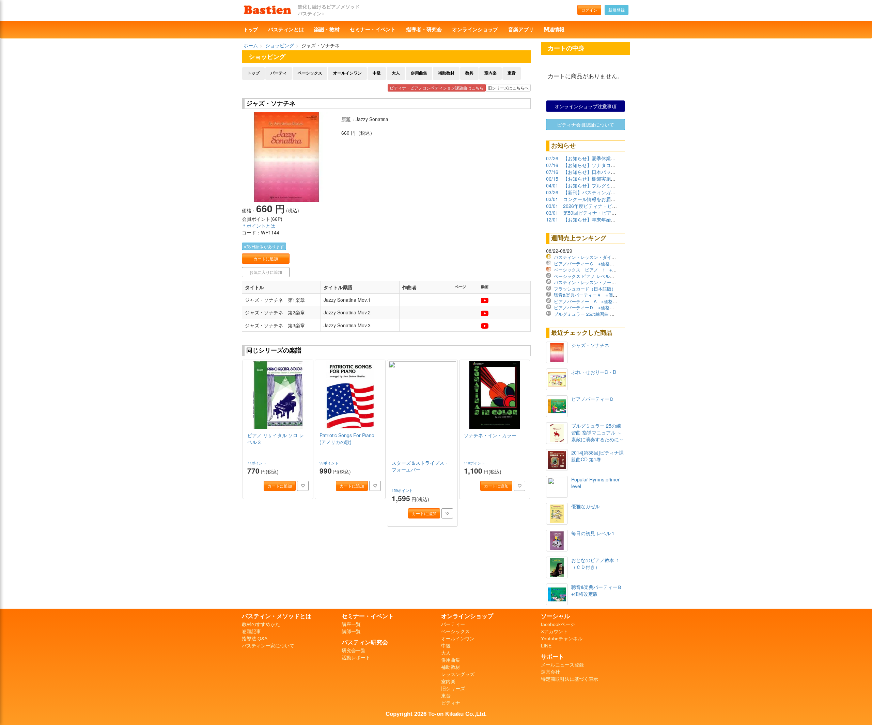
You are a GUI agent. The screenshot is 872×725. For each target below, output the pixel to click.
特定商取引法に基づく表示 (569, 679)
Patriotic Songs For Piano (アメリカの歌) (347, 438)
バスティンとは (286, 29)
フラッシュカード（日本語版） (585, 288)
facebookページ (558, 624)
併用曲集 (419, 73)
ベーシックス (310, 73)
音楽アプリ (521, 29)
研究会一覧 (353, 650)
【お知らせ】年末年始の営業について (603, 219)
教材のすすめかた (261, 624)
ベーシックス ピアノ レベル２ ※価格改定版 (598, 276)
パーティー (453, 624)
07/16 (552, 165)
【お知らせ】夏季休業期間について (601, 158)
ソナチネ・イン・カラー (490, 435)
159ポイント (403, 490)
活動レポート (356, 657)
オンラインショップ (475, 29)
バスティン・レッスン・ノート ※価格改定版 (599, 282)
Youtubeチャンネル (561, 638)
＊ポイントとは (258, 225)
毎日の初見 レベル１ (593, 533)
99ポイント (330, 462)
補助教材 (446, 73)
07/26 (552, 158)
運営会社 (550, 672)
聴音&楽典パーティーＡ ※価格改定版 (592, 295)
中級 (377, 73)
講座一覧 (351, 624)
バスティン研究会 (365, 642)
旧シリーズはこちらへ (508, 87)
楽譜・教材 (327, 29)
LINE (546, 645)
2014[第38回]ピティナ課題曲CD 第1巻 (597, 456)
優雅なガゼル (585, 506)
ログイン (589, 10)
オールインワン (347, 73)
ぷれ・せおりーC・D (593, 371)
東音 (512, 73)
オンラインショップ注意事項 (586, 106)
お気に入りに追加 (265, 272)
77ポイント (257, 462)
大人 (396, 73)
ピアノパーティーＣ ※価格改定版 (588, 263)
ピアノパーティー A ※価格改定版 (590, 301)
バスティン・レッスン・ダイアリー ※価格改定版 (604, 257)
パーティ (278, 73)
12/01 (552, 219)
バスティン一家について (268, 645)
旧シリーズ (453, 688)
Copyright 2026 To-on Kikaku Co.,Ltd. (436, 713)
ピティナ (450, 703)
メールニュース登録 (562, 665)
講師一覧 (351, 631)
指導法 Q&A (254, 638)
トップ (251, 29)
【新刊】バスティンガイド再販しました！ (608, 192)
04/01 (552, 185)
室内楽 (490, 73)
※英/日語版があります (264, 246)
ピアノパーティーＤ (592, 398)
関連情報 (554, 29)
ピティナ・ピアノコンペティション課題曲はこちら (437, 87)
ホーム (251, 45)
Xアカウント (554, 631)
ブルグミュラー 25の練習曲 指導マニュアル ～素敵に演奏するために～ (597, 432)
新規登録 (616, 10)
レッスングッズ (457, 674)
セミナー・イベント (373, 29)
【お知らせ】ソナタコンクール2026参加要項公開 (616, 165)
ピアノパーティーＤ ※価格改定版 (588, 307)
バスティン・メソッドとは (276, 616)
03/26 (552, 192)
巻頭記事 (251, 631)
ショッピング (279, 45)
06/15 (552, 178)
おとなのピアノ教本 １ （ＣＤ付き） (595, 563)
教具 (469, 73)
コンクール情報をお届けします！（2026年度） (614, 199)
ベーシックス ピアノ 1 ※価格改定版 (594, 269)
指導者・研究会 (424, 29)
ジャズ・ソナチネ (590, 345)
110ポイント (475, 462)
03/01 (552, 199)
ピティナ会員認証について (585, 124)
